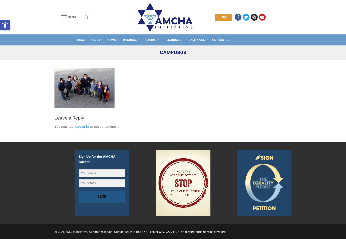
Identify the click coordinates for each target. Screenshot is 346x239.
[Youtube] (262, 17)
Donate (223, 17)
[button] (5, 25)
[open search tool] (86, 17)
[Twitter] (246, 17)
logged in (81, 127)
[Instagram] (254, 17)
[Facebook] (238, 17)
